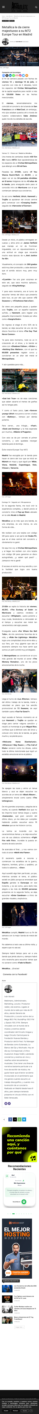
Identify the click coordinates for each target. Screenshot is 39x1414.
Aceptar (6, 1410)
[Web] (9, 1103)
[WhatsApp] (20, 1119)
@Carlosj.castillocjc (15, 1177)
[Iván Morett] (6, 41)
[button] (10, 1213)
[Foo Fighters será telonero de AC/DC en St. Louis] (7, 1299)
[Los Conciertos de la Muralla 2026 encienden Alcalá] (7, 1288)
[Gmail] (16, 75)
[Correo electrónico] (5, 1103)
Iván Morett (9, 16)
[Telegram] (23, 75)
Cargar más (19, 1327)
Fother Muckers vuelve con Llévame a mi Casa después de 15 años (25, 1308)
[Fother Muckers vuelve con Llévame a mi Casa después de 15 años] (7, 1309)
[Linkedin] (10, 75)
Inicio (3, 16)
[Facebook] (3, 75)
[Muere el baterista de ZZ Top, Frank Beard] (7, 1320)
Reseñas (12, 21)
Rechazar (15, 1410)
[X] (7, 75)
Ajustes (25, 1410)
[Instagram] (20, 75)
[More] (26, 75)
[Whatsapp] (13, 75)
